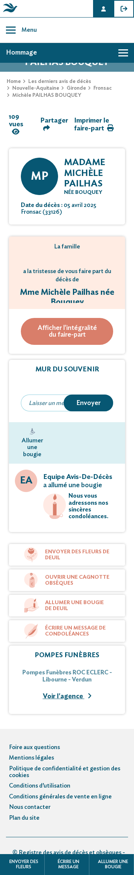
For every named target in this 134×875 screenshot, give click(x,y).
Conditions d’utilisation (39, 786)
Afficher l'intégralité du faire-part (67, 331)
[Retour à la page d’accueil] (9, 12)
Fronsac (102, 88)
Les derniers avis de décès (59, 81)
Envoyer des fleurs (23, 864)
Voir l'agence (63, 696)
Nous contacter (30, 807)
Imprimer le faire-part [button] (91, 124)
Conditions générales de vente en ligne (60, 797)
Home (14, 81)
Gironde (76, 88)
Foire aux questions (34, 747)
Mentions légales (31, 758)
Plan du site (24, 818)
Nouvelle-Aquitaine (35, 88)
